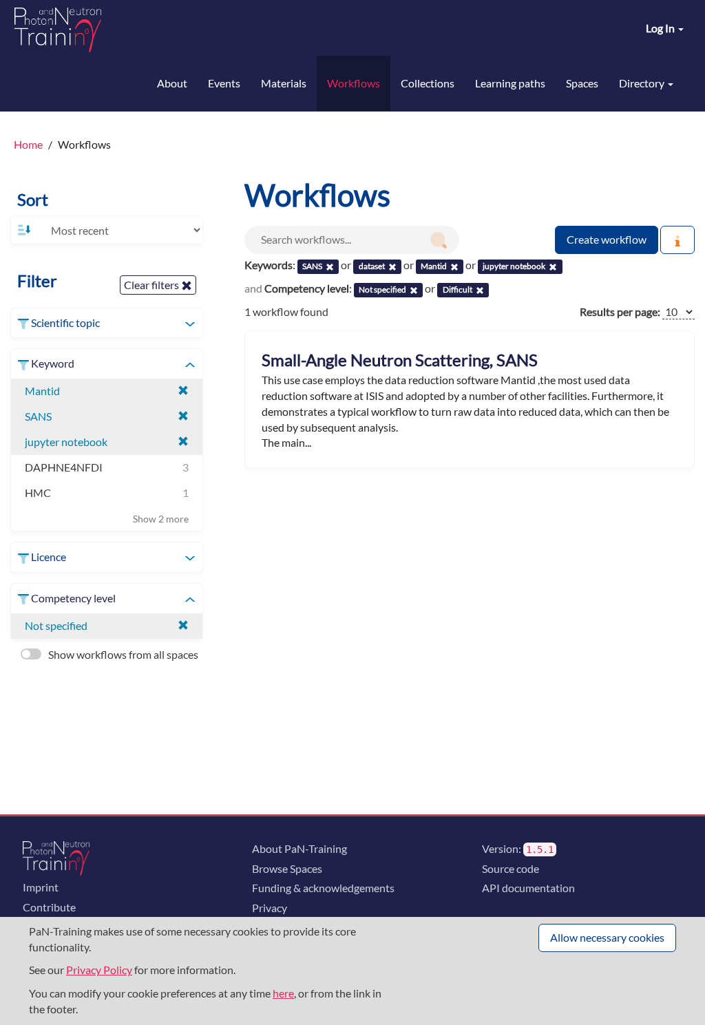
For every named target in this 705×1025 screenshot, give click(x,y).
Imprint (41, 887)
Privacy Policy (99, 969)
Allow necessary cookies (607, 937)
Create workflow (606, 239)
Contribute (49, 906)
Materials (283, 82)
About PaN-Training (299, 848)
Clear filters (152, 284)
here (283, 993)
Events (224, 82)
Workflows (353, 82)
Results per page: (620, 311)
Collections (427, 82)
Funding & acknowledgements (323, 887)
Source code (510, 868)
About (172, 82)
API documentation (528, 887)
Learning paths (510, 82)
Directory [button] (642, 82)
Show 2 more (161, 519)
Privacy (269, 907)
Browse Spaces (287, 868)
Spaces (582, 82)
